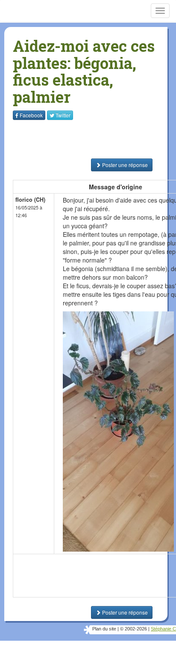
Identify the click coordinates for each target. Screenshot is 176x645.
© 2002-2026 (133, 628)
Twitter (63, 115)
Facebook (31, 115)
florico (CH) (30, 199)
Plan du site (104, 628)
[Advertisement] (66, 139)
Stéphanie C (163, 628)
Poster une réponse (124, 164)
